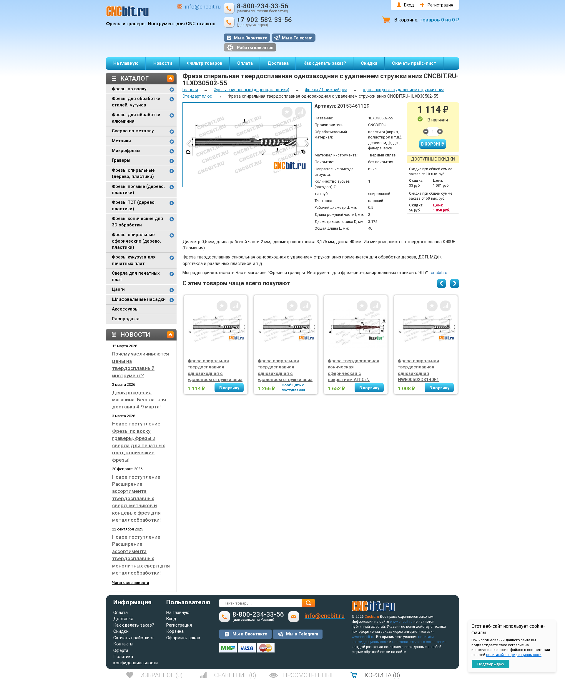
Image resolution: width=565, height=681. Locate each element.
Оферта (120, 650)
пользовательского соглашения (419, 642)
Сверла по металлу (133, 130)
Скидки (369, 63)
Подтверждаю (490, 664)
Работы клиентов (255, 47)
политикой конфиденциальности (513, 655)
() (161, 675)
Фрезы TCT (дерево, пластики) (134, 205)
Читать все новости (130, 582)
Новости (162, 63)
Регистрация (440, 5)
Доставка (278, 63)
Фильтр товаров (204, 63)
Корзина (175, 631)
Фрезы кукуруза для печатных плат (134, 260)
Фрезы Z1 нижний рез (326, 89)
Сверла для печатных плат (136, 276)
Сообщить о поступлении (293, 387)
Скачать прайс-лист (414, 63)
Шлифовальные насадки (139, 299)
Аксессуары (125, 309)
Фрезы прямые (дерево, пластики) (138, 189)
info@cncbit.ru (203, 6)
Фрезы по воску (129, 88)
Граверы (121, 160)
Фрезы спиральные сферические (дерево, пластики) (136, 241)
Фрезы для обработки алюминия (136, 117)
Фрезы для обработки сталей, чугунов (136, 101)
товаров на (439, 20)
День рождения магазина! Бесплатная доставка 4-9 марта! (139, 400)
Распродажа (125, 318)
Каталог (134, 78)
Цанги (118, 289)
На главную (126, 63)
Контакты (123, 644)
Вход (409, 5)
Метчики (121, 140)
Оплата (245, 63)
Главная (190, 89)
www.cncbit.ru (401, 622)
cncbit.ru (439, 272)
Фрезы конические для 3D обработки (137, 221)
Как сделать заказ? (324, 63)
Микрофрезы (126, 150)
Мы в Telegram (297, 38)
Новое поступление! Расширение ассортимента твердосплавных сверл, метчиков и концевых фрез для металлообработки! (137, 498)
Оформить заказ (183, 637)
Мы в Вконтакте (250, 38)
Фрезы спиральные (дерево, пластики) (133, 173)
